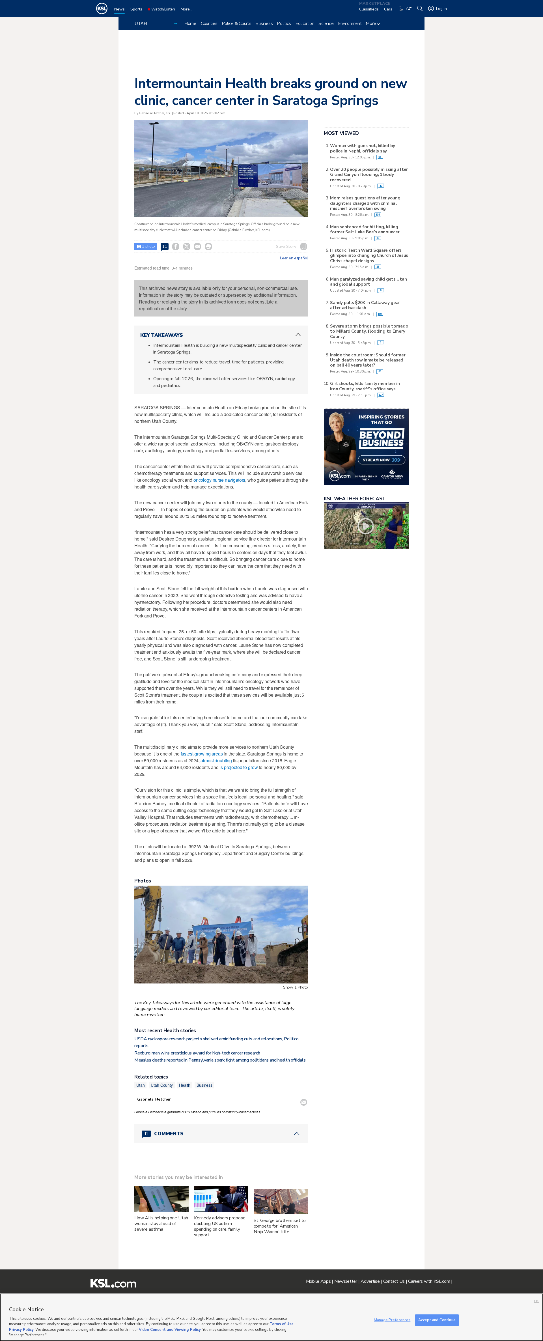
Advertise (370, 1281)
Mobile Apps (318, 1281)
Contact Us (394, 1281)
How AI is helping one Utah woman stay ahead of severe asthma (161, 1223)
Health (184, 1085)
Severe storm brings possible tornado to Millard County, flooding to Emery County (369, 331)
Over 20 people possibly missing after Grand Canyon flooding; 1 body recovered (369, 174)
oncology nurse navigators (219, 480)
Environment (350, 23)
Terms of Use (282, 1324)
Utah (140, 1085)
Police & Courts (236, 23)
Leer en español (294, 258)
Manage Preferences (392, 1320)
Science (325, 23)
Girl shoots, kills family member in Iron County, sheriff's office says (365, 386)
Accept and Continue (436, 1320)
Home (190, 23)
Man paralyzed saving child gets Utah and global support (368, 282)
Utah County (162, 1085)
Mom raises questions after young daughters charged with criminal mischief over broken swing (365, 203)
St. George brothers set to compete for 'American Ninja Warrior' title (280, 1226)
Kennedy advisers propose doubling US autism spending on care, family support (219, 1226)
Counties (209, 23)
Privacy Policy (21, 1329)
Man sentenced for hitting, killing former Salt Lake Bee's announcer (364, 229)
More (371, 23)
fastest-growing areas (202, 753)
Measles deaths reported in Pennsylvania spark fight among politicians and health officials (219, 1060)
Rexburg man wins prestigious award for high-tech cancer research (197, 1053)
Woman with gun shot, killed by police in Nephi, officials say (362, 148)
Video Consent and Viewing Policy (170, 1329)
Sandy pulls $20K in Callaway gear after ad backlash (365, 305)
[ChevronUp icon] (298, 335)
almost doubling (216, 760)
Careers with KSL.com (429, 1281)
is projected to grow (238, 767)
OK (536, 1301)
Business (264, 23)
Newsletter (345, 1281)
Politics (284, 23)
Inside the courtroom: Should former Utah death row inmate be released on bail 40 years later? (367, 360)
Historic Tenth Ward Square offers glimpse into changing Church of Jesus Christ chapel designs (369, 255)
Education (305, 23)
